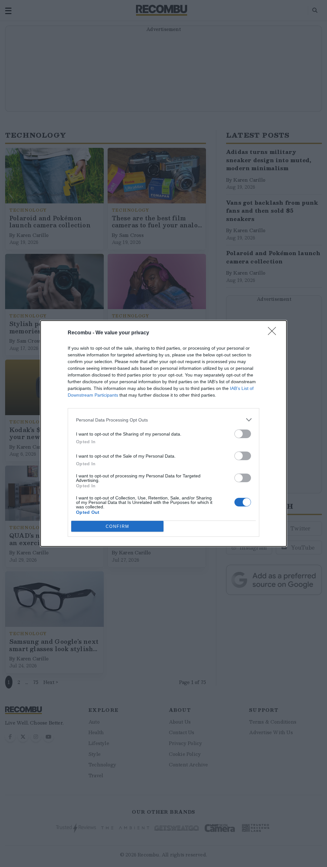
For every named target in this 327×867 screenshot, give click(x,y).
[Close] (274, 333)
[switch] (242, 434)
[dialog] (163, 433)
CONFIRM (117, 526)
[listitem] (163, 419)
